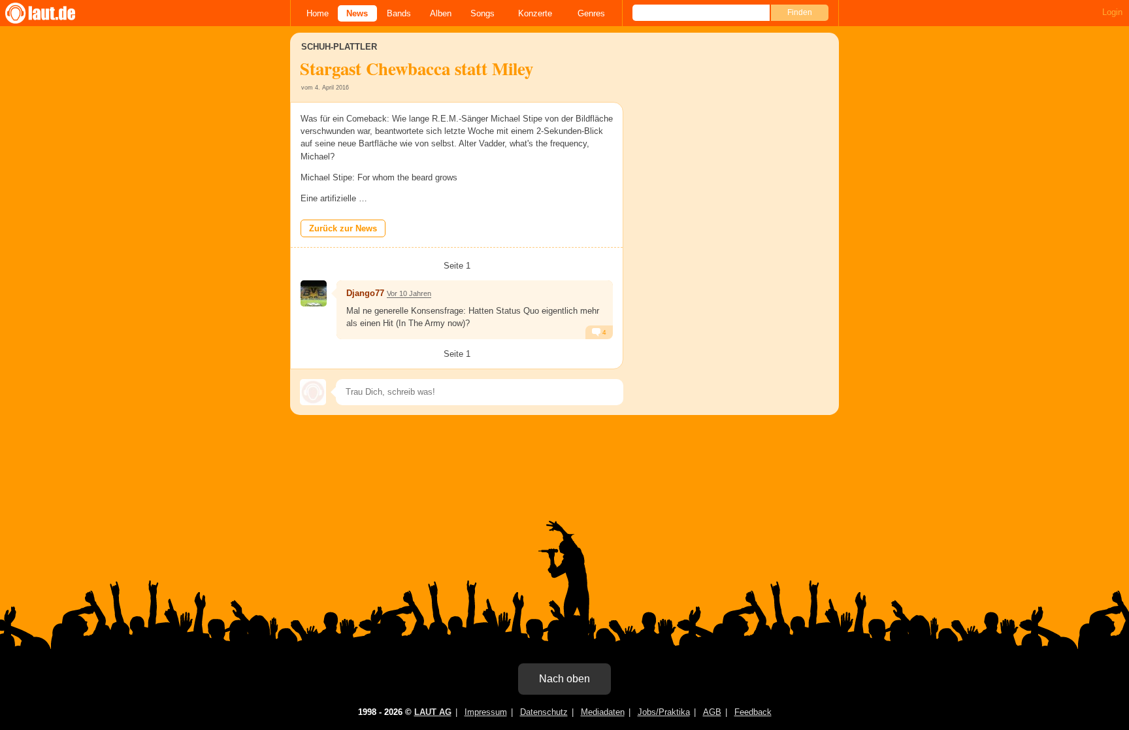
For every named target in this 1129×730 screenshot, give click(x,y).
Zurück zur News (343, 228)
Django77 (365, 293)
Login (1112, 12)
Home (317, 13)
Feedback (753, 712)
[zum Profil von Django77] (314, 293)
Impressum (486, 712)
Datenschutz (544, 712)
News (357, 13)
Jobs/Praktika (664, 712)
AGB (712, 712)
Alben (440, 13)
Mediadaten (603, 712)
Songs (482, 13)
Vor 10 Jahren (409, 293)
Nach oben (564, 678)
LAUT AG (432, 712)
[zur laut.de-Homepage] (52, 13)
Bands (399, 13)
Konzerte (535, 13)
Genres (591, 13)
